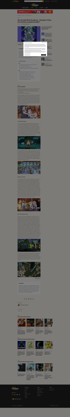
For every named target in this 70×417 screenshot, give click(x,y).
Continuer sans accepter (44, 42)
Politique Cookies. (43, 49)
